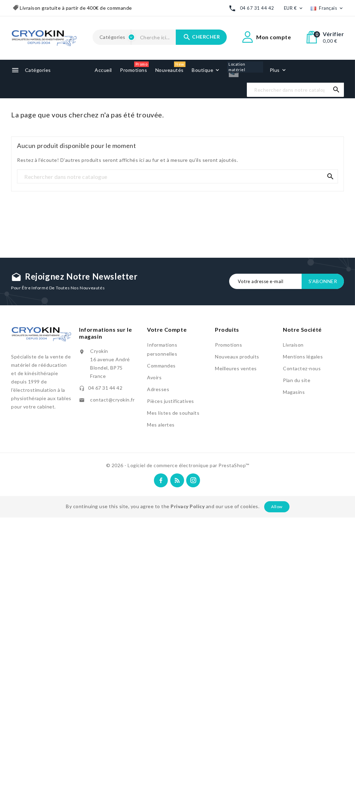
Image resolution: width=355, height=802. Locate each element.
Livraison (293, 345)
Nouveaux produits (237, 356)
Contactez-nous (302, 368)
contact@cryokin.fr (112, 400)
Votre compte (167, 329)
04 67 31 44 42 (257, 8)
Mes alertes (161, 425)
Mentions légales (303, 356)
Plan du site (296, 380)
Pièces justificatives (170, 401)
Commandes (161, 366)
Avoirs (154, 377)
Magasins (294, 392)
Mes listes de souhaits (173, 413)
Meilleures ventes (236, 368)
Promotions (228, 345)
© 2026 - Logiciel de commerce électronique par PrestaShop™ (177, 465)
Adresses (158, 389)
